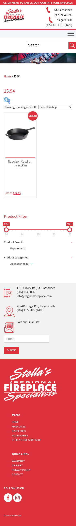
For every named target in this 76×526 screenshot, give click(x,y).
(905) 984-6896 (25, 292)
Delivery (17, 465)
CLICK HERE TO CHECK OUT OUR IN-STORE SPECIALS (38, 2)
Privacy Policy (21, 470)
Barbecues (19, 431)
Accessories (19, 264)
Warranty (18, 461)
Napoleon (18, 248)
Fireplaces (19, 426)
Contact (17, 474)
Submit (11, 350)
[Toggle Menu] (70, 33)
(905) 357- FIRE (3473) (30, 310)
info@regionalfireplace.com (34, 296)
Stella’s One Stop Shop (27, 440)
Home (7, 76)
